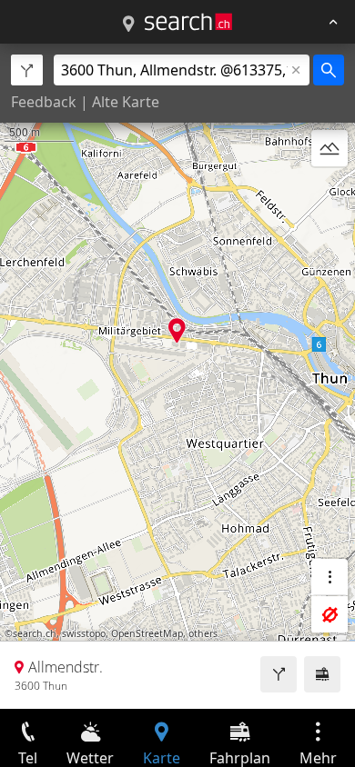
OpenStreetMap (147, 633)
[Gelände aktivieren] (329, 148)
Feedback (43, 102)
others (203, 633)
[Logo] (188, 22)
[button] (177, 330)
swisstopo (84, 633)
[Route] (278, 674)
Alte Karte (125, 102)
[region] (177, 376)
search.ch (34, 633)
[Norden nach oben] (329, 192)
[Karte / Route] (128, 24)
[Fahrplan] (322, 674)
